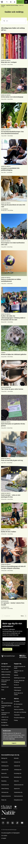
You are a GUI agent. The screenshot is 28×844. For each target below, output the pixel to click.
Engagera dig (17, 663)
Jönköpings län (17, 769)
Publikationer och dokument (5, 713)
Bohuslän (16, 758)
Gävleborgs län (5, 765)
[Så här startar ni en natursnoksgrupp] (14, 81)
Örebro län (3, 800)
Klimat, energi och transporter (5, 680)
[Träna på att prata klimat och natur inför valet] (14, 188)
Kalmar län (4, 773)
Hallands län (17, 765)
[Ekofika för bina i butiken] (14, 515)
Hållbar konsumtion (6, 672)
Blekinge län (4, 758)
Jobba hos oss (4, 717)
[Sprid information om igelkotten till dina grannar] (14, 407)
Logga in (14, 743)
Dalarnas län (4, 762)
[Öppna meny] (26, 2)
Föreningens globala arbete (6, 706)
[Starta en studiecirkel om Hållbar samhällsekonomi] (14, 263)
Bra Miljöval (4, 722)
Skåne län (16, 781)
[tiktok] (17, 822)
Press (2, 710)
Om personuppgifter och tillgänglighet (10, 833)
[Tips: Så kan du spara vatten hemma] (14, 373)
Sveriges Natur (4, 725)
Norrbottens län (17, 777)
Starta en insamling (18, 709)
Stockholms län (5, 784)
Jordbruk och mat (5, 677)
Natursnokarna (17, 687)
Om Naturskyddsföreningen (7, 702)
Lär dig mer (4, 663)
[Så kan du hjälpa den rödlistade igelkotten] (14, 338)
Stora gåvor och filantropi (20, 712)
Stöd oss (16, 698)
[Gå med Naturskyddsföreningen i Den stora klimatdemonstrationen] (14, 115)
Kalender (16, 675)
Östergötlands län (18, 800)
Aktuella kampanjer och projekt (19, 667)
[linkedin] (12, 822)
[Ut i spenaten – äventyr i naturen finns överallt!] (14, 587)
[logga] (15, 807)
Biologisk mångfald (6, 666)
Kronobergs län (17, 773)
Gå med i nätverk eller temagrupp (19, 681)
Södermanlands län (18, 784)
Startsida (3, 5)
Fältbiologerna (17, 690)
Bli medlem (16, 701)
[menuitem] (7, 680)
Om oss (3, 698)
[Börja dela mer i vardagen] (14, 46)
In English (3, 838)
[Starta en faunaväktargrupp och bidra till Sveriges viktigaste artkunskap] (14, 550)
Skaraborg (3, 781)
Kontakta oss (4, 719)
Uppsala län (17, 788)
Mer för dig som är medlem (18, 693)
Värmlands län (4, 792)
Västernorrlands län (6, 796)
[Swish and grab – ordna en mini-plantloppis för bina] (14, 479)
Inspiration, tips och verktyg (12, 5)
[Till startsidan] (2, 2)
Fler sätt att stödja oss (19, 717)
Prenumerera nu (7, 649)
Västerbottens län (18, 792)
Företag (16, 720)
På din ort (16, 685)
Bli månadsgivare (18, 704)
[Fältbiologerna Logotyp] (6, 807)
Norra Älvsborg (4, 777)
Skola (2, 689)
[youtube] (22, 822)
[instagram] (8, 822)
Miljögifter (3, 684)
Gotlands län (17, 762)
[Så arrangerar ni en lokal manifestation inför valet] (14, 226)
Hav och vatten (5, 669)
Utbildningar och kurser (19, 678)
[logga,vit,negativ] (8, 813)
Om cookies (4, 835)
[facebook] (3, 822)
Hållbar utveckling (5, 674)
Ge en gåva (16, 706)
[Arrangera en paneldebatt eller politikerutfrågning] (14, 152)
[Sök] (7, 2)
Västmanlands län (18, 796)
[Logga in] (14, 2)
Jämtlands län (4, 769)
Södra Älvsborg (5, 788)
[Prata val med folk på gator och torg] (14, 444)
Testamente (17, 715)
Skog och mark (5, 687)
